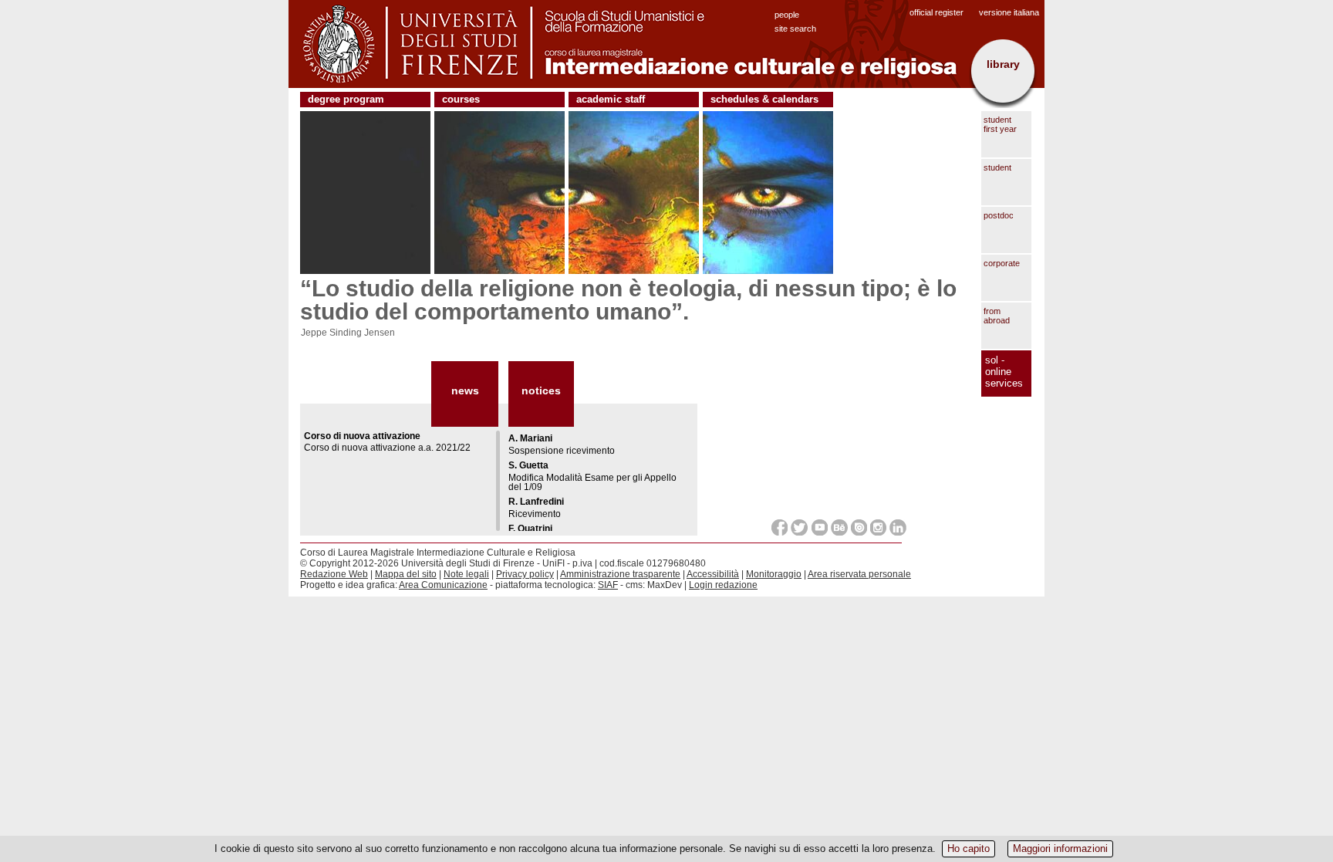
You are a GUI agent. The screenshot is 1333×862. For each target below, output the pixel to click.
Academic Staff (610, 99)
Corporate (1002, 263)
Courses (461, 99)
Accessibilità (713, 574)
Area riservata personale (859, 574)
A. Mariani (530, 438)
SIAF (608, 585)
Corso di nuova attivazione (362, 436)
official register (936, 12)
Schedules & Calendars (764, 99)
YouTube (820, 527)
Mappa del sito (406, 574)
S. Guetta (528, 465)
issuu (859, 527)
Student (997, 167)
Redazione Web (334, 574)
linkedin (897, 527)
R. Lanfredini (536, 501)
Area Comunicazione (443, 585)
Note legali (466, 574)
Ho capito (968, 848)
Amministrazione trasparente (620, 574)
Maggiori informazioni (1060, 848)
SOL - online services (1004, 371)
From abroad (997, 315)
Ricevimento (534, 514)
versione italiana (1009, 12)
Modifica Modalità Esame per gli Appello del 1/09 (592, 482)
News (465, 390)
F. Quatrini (530, 528)
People (786, 14)
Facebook (779, 527)
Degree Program (346, 99)
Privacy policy (525, 574)
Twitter (799, 527)
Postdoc (999, 215)
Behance (839, 527)
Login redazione (723, 585)
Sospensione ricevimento (561, 450)
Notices (541, 390)
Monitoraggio (773, 574)
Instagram (878, 527)
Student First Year (1000, 124)
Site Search (795, 28)
